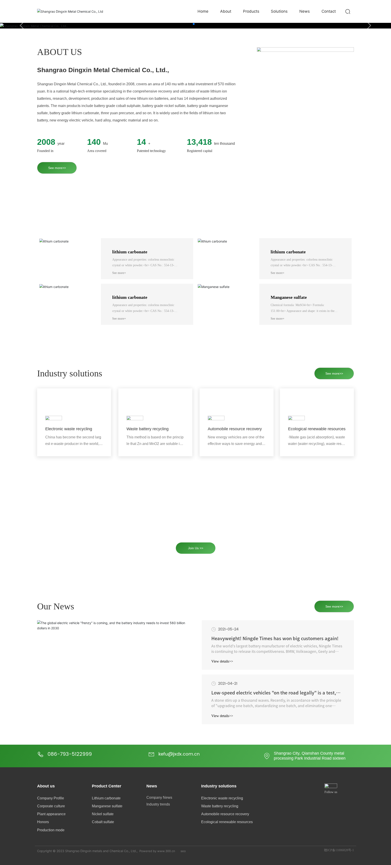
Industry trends (158, 804)
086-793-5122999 (70, 754)
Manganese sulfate (289, 297)
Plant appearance (51, 814)
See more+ (119, 273)
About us (46, 786)
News (151, 786)
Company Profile (50, 798)
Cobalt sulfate (103, 822)
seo (183, 851)
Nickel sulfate (103, 814)
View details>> (222, 661)
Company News (159, 797)
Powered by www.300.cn (157, 851)
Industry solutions (218, 786)
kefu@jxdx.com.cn (179, 754)
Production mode (50, 830)
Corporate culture (51, 806)
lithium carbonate (129, 251)
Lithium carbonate (106, 798)
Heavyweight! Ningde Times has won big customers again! (275, 638)
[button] (194, 24)
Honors (43, 822)
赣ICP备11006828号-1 (339, 850)
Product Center (106, 786)
